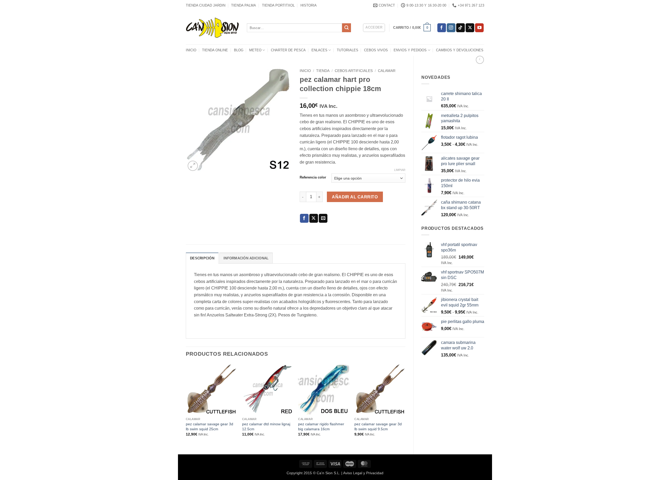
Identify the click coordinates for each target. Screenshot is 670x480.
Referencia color (313, 177)
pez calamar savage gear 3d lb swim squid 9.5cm (378, 426)
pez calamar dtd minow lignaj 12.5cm (266, 426)
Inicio (305, 71)
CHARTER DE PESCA (288, 50)
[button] (374, 28)
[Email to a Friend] (323, 218)
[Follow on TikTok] (460, 27)
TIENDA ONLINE (215, 50)
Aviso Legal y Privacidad (363, 473)
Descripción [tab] (202, 258)
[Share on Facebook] (304, 218)
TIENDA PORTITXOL (278, 5)
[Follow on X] (470, 27)
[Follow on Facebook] (441, 27)
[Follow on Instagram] (451, 27)
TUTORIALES (347, 50)
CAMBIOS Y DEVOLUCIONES (459, 50)
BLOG (238, 50)
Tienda (323, 71)
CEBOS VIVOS (376, 50)
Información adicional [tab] (246, 258)
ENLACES (319, 50)
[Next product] (480, 60)
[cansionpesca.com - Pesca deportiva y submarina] (212, 28)
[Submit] (346, 27)
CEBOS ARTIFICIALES (354, 71)
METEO (255, 50)
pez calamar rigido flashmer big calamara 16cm (321, 426)
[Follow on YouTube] (479, 27)
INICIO (191, 50)
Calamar (386, 71)
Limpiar (399, 169)
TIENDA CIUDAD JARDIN (205, 5)
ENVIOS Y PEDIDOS (410, 50)
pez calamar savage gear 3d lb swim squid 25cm (209, 426)
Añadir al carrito (355, 197)
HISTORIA (308, 5)
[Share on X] (313, 218)
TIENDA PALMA (243, 5)
